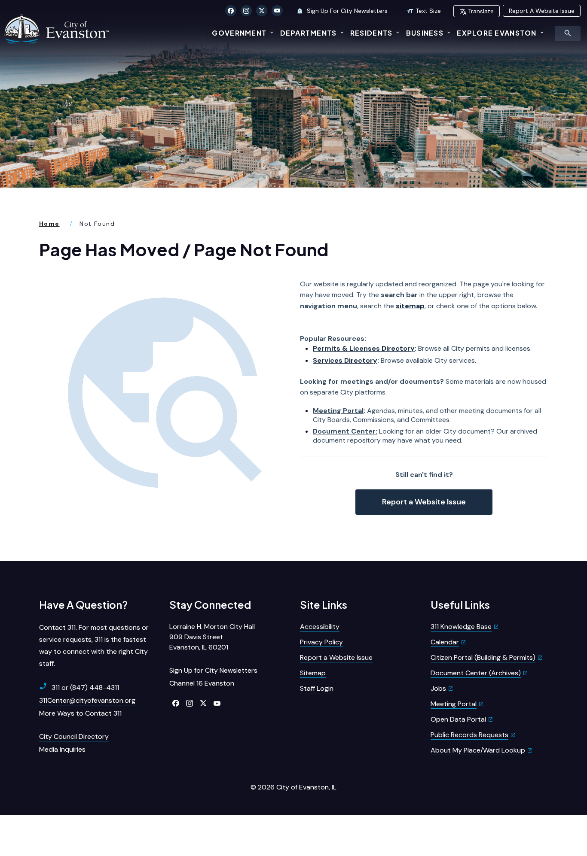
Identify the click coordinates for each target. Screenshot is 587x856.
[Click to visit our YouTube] (277, 10)
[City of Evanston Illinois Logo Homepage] (57, 29)
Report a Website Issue (424, 502)
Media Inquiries (62, 749)
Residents (371, 32)
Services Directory (345, 360)
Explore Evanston (496, 32)
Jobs (438, 688)
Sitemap (313, 672)
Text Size (428, 11)
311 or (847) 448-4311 (85, 687)
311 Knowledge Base (461, 626)
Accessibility (319, 626)
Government (239, 32)
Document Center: (345, 431)
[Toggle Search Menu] (568, 33)
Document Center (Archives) (476, 672)
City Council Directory (74, 736)
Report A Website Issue (542, 11)
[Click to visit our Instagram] (246, 10)
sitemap (410, 305)
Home (49, 224)
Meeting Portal (338, 410)
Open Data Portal (458, 719)
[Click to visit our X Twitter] (261, 10)
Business (424, 32)
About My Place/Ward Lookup (478, 750)
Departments (308, 32)
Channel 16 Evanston (201, 683)
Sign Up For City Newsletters (346, 11)
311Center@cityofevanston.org (87, 700)
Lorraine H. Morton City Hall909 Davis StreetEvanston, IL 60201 (212, 637)
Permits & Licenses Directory (364, 348)
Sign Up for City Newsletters (213, 670)
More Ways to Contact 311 (80, 713)
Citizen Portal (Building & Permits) (483, 657)
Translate (481, 11)
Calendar (445, 642)
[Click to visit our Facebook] (230, 10)
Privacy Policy (321, 642)
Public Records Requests (469, 734)
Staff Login (316, 688)
